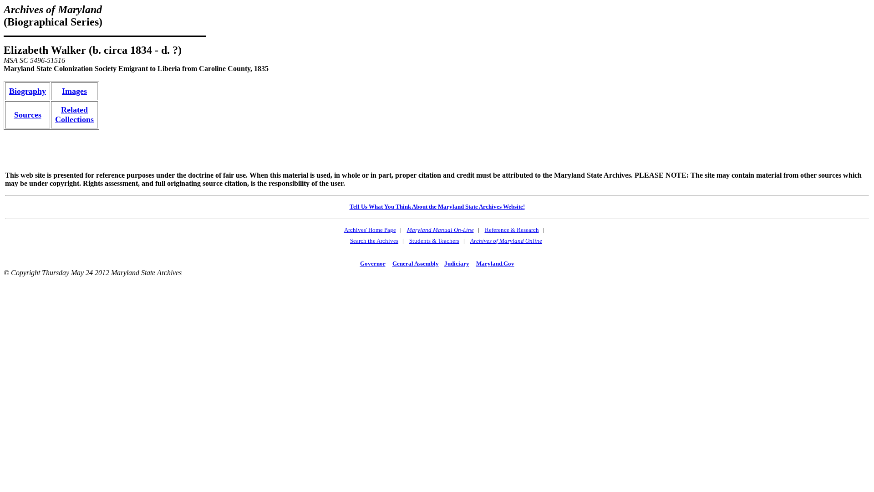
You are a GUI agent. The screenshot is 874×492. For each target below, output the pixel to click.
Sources (27, 114)
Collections (74, 119)
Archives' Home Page (370, 229)
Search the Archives (374, 240)
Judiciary (456, 263)
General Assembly (415, 263)
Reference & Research (512, 229)
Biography (27, 91)
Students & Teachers (434, 240)
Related (74, 109)
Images (74, 91)
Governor (373, 263)
